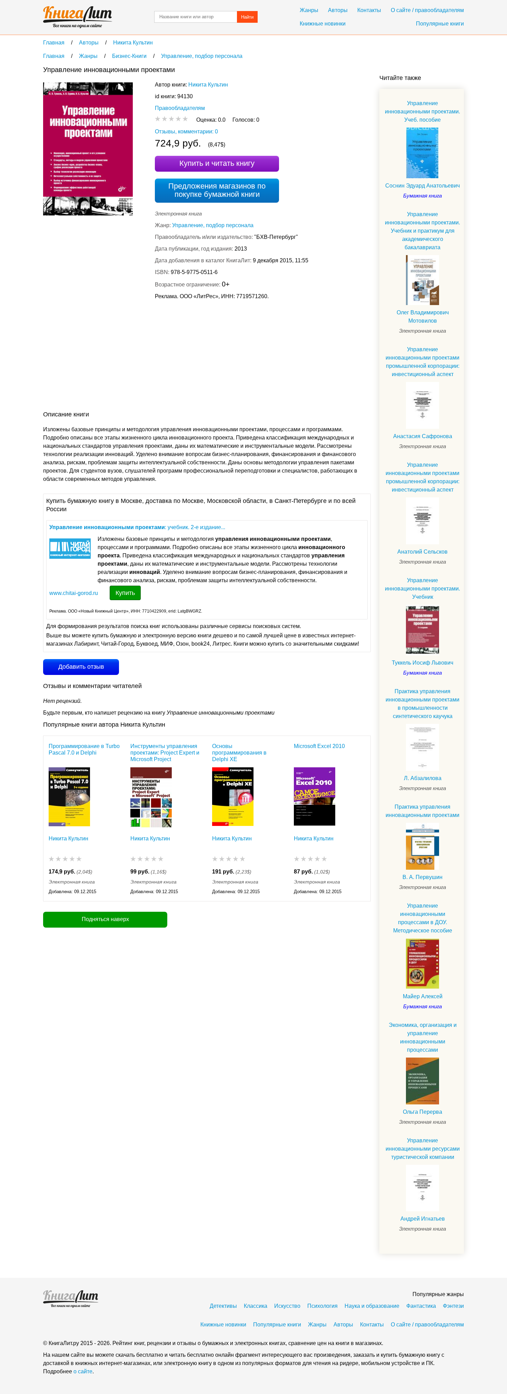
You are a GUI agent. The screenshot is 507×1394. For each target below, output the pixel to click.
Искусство (287, 1306)
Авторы (338, 10)
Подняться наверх (105, 919)
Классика (255, 1306)
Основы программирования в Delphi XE (239, 752)
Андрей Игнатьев (422, 1219)
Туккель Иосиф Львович (422, 663)
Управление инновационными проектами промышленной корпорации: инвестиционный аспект (422, 361)
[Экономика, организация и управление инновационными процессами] (422, 1081)
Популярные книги (440, 24)
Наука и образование (372, 1306)
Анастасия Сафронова (422, 436)
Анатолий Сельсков (422, 552)
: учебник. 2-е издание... (137, 527)
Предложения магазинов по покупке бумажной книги (217, 190)
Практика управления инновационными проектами (422, 811)
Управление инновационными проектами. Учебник (422, 588)
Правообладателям (180, 108)
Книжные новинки (323, 24)
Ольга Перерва (422, 1112)
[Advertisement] (168, 357)
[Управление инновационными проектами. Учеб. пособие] (422, 153)
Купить (125, 592)
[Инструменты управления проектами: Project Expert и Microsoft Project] (151, 797)
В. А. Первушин (422, 877)
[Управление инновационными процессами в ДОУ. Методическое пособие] (422, 963)
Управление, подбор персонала (213, 225)
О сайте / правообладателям (427, 10)
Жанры (309, 10)
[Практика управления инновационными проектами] (422, 846)
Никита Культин (208, 85)
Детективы (223, 1306)
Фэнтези (453, 1306)
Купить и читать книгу (217, 163)
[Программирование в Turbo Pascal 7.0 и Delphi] (69, 797)
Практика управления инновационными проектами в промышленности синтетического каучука (422, 703)
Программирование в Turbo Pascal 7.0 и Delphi (84, 749)
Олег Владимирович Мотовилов (423, 317)
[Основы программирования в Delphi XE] (233, 797)
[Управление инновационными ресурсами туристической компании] (422, 1188)
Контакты (369, 10)
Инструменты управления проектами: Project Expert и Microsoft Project (164, 752)
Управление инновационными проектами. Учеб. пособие (422, 111)
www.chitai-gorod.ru (73, 593)
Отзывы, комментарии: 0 (186, 131)
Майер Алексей (423, 996)
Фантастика (421, 1306)
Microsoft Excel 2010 (319, 746)
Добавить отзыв (81, 666)
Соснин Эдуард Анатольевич (422, 186)
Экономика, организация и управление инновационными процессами (423, 1037)
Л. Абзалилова (422, 778)
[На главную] (77, 17)
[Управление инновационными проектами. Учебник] (422, 630)
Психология (322, 1306)
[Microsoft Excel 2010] (314, 797)
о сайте (82, 1371)
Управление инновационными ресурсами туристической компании (423, 1149)
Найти (247, 17)
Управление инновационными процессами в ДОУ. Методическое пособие (422, 918)
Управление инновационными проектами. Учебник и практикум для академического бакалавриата (422, 230)
